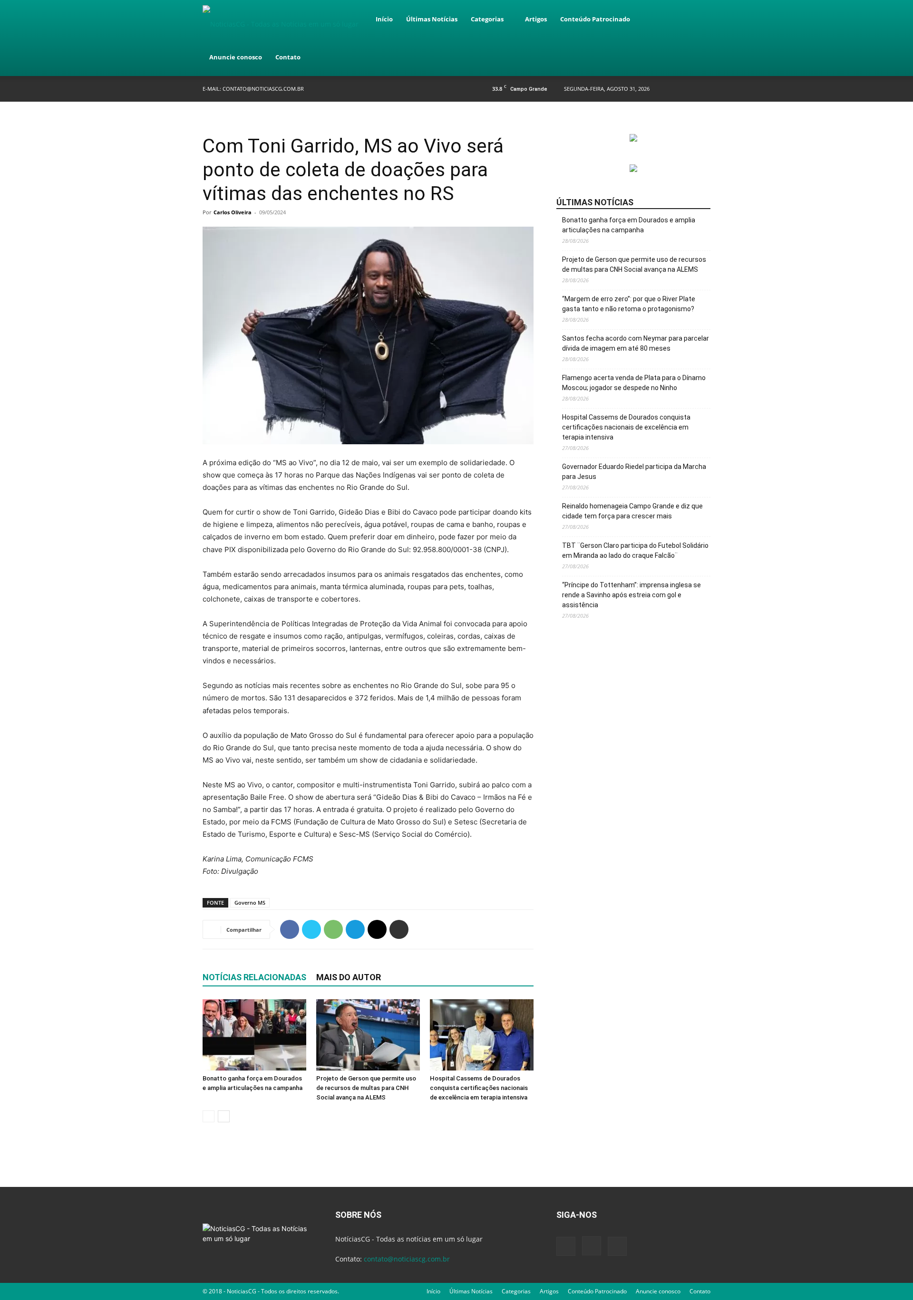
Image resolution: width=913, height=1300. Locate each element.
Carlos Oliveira (233, 212)
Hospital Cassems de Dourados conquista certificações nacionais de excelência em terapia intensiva (479, 1088)
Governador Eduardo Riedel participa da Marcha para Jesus (634, 471)
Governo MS (249, 902)
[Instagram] (687, 88)
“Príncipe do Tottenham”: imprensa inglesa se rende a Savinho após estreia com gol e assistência (631, 595)
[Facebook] (672, 88)
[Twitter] (703, 88)
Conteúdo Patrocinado (595, 19)
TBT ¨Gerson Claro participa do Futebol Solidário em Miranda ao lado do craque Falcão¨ (635, 550)
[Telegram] (355, 929)
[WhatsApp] (333, 929)
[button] (699, 19)
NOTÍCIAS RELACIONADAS (254, 977)
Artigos (536, 19)
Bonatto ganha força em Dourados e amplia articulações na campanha (628, 225)
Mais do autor (348, 977)
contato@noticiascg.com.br (263, 88)
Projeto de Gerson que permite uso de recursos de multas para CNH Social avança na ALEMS (366, 1088)
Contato (288, 57)
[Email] (377, 929)
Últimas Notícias (431, 19)
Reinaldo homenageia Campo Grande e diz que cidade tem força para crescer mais (632, 511)
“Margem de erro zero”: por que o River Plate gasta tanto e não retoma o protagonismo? (628, 304)
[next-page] (224, 1116)
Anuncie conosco (235, 57)
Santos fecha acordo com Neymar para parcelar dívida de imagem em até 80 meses (635, 343)
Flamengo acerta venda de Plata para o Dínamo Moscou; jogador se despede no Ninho (634, 383)
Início (384, 19)
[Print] (398, 929)
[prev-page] (208, 1116)
